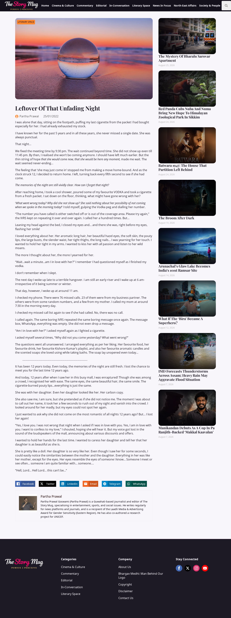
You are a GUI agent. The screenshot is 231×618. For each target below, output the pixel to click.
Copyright (125, 584)
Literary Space (141, 5)
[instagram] (196, 568)
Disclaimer (125, 591)
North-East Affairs (185, 5)
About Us (124, 567)
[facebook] (179, 568)
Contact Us (125, 598)
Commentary (85, 5)
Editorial (101, 5)
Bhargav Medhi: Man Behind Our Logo (140, 576)
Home (45, 5)
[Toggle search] (226, 5)
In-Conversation (119, 5)
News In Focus (162, 5)
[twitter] (187, 568)
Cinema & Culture (63, 5)
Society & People (209, 5)
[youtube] (205, 568)
